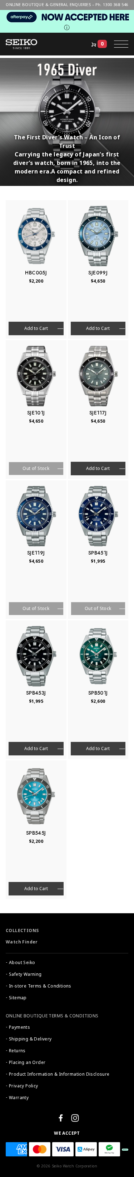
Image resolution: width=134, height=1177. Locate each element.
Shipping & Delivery (30, 1039)
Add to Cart (36, 328)
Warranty (19, 1098)
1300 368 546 (115, 4)
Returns (17, 1051)
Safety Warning (25, 974)
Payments (19, 1027)
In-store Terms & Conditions (40, 986)
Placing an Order (27, 1062)
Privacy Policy (23, 1086)
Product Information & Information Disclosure (59, 1074)
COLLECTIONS (22, 930)
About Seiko (22, 962)
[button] (121, 44)
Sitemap (18, 998)
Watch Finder (22, 942)
